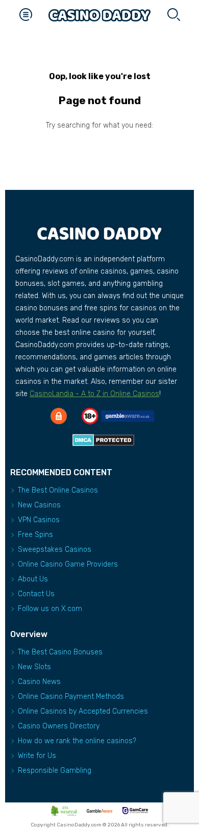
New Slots (34, 667)
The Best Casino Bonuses (60, 652)
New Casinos (39, 505)
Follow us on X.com (50, 608)
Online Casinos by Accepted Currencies (83, 711)
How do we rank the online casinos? (77, 741)
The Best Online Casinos (58, 490)
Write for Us (37, 755)
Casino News (39, 681)
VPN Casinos (39, 520)
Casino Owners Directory (59, 726)
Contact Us (36, 594)
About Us (33, 579)
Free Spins (35, 534)
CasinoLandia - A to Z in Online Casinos (94, 393)
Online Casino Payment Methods (71, 696)
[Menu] (25, 15)
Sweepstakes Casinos (54, 549)
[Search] (173, 15)
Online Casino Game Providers (68, 564)
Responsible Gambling (54, 770)
